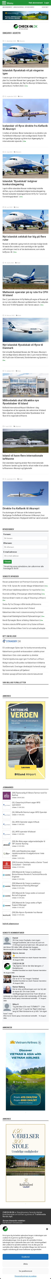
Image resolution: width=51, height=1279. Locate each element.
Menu (10, 3)
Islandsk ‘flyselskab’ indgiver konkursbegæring (20, 183)
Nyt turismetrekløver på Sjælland (16, 670)
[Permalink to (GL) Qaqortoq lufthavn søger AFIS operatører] (7, 809)
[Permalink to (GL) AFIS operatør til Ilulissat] (7, 838)
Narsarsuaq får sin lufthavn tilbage (15, 949)
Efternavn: (7, 543)
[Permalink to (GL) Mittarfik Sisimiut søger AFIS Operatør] (7, 818)
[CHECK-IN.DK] (26, 27)
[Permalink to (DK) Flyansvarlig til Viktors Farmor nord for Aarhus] (7, 799)
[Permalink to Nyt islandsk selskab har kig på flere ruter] (26, 233)
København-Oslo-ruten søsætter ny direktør (20, 655)
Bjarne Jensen (19, 953)
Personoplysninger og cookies (25, 1276)
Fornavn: (7, 534)
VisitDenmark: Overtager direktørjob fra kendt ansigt (24, 666)
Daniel (15, 938)
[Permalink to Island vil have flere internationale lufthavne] (26, 452)
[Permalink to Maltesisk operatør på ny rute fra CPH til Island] (26, 289)
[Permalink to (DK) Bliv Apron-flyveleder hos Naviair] (7, 919)
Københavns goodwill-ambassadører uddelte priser (24, 651)
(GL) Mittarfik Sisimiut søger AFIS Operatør (29, 812)
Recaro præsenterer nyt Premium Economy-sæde (23, 582)
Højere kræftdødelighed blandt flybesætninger (22, 616)
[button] (47, 1229)
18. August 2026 (18, 960)
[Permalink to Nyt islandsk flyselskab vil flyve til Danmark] (26, 341)
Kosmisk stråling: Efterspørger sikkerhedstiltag (22, 594)
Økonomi (22, 41)
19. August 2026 (34, 949)
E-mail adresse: (10, 552)
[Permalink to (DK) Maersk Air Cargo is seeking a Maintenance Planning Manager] (7, 889)
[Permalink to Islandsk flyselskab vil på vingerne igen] (26, 67)
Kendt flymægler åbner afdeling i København (21, 620)
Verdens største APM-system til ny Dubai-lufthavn (23, 624)
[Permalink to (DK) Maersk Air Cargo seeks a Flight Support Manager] (7, 909)
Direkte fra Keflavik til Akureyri (21, 508)
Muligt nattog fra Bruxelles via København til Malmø (24, 663)
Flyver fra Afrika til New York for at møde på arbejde (24, 628)
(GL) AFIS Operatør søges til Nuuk (25, 822)
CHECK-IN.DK (18, 964)
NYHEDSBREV (29, 7)
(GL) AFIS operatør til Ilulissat (24, 832)
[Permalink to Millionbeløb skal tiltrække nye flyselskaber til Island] (26, 397)
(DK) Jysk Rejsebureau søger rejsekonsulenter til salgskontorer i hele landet (28, 853)
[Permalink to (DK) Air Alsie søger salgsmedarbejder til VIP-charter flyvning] (7, 848)
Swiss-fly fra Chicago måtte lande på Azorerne (22, 604)
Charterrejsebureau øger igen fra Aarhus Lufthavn (23, 659)
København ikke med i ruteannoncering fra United (23, 612)
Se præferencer (25, 1271)
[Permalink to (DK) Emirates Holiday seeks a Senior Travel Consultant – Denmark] (7, 869)
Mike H (16, 1004)
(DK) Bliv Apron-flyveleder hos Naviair (27, 912)
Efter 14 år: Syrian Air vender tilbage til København (23, 586)
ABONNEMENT (7, 7)
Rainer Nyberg (19, 987)
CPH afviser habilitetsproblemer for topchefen (22, 590)
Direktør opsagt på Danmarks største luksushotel (23, 674)
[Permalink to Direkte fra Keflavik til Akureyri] (26, 505)
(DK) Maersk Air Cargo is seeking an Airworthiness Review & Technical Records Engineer (29, 874)
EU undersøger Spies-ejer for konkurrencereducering (24, 648)
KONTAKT (45, 7)
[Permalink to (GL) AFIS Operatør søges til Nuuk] (7, 828)
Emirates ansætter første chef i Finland (19, 608)
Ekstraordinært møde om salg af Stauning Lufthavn (24, 598)
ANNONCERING (19, 7)
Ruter (21, 96)
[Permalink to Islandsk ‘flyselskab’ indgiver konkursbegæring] (26, 178)
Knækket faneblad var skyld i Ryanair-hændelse (29, 958)
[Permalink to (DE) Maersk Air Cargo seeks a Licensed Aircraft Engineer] (7, 899)
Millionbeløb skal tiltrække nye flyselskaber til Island (21, 402)
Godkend (25, 1257)
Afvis (25, 1264)
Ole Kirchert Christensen (12, 1223)
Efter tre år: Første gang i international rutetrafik (20, 998)
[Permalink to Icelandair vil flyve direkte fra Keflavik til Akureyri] (26, 122)
